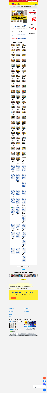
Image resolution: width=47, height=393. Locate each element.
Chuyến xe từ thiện (17, 0)
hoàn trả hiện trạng (30, 264)
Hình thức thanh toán (27, 287)
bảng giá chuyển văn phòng (13, 264)
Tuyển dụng (26, 0)
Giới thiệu (12, 0)
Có (26, 244)
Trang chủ (13, 6)
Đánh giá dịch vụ (11, 289)
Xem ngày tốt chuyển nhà (21, 38)
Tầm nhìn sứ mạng (12, 287)
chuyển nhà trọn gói (20, 260)
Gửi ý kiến (14, 275)
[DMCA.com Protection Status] (12, 309)
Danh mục (18, 4)
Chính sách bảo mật (27, 284)
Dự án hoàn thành (12, 290)
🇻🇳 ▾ (34, 5)
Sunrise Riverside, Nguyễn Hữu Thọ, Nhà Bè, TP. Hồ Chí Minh (33, 18)
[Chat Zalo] (44, 381)
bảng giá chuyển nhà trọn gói (13, 262)
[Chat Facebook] (44, 384)
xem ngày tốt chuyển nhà (21, 262)
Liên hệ (30, 0)
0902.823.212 (35, 4)
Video (22, 0)
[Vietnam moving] (13, 4)
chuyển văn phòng (28, 262)
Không (29, 244)
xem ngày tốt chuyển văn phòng (22, 264)
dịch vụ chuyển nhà (26, 260)
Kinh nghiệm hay (34, 0)
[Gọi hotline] (44, 378)
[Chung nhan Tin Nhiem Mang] (18, 307)
